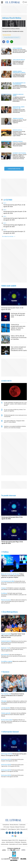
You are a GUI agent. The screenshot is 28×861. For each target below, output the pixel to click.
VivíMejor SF (4, 829)
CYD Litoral (6, 827)
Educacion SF (23, 829)
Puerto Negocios (12, 829)
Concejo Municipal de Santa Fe (11, 37)
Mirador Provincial (20, 827)
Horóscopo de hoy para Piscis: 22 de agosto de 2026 (14, 204)
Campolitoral (6, 824)
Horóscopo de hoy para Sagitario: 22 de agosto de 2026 (14, 225)
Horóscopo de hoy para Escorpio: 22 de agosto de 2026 (14, 231)
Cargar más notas (14, 168)
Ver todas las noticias (7, 236)
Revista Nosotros (14, 824)
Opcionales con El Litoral (15, 844)
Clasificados (22, 824)
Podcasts (12, 827)
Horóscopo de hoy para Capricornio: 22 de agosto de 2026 (15, 218)
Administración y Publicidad (13, 842)
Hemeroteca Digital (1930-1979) (10, 840)
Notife (18, 829)
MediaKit (25, 844)
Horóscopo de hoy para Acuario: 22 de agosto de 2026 (14, 211)
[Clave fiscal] (14, 856)
